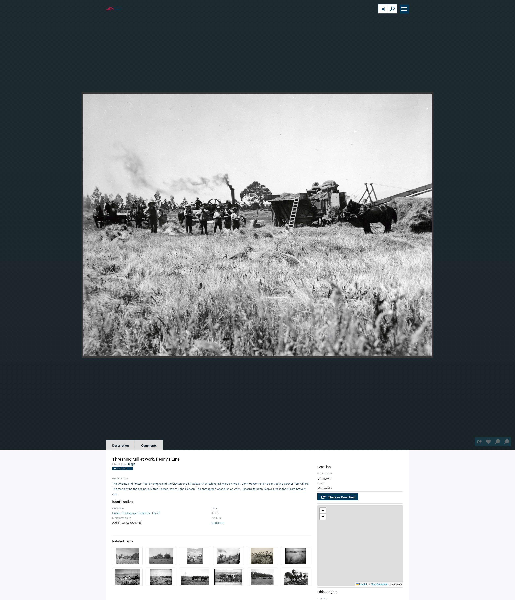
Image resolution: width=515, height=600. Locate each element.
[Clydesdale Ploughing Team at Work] (296, 577)
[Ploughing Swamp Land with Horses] (296, 556)
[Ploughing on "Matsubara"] (195, 577)
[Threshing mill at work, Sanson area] (127, 556)
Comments (149, 445)
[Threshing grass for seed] (195, 556)
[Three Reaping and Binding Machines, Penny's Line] (127, 577)
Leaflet (363, 584)
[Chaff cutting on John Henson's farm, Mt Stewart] (228, 556)
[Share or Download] (479, 441)
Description (120, 445)
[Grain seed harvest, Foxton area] (262, 556)
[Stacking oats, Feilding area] (161, 556)
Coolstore (218, 522)
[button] (323, 511)
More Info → (122, 468)
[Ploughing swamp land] (228, 577)
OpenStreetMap (379, 584)
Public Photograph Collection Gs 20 (136, 513)
